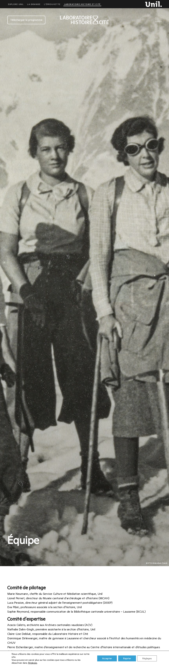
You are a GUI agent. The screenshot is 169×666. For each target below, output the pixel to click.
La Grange (33, 4)
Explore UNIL (16, 4)
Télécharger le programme (26, 20)
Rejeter (127, 658)
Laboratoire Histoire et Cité (82, 4)
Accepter (107, 658)
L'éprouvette (52, 4)
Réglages (32, 662)
